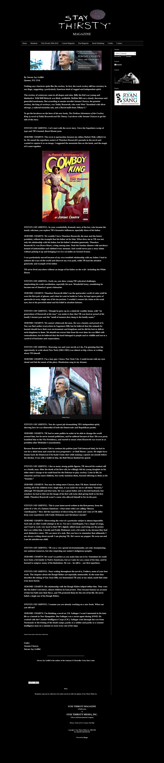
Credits (110, 43)
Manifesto (33, 43)
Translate (128, 56)
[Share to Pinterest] (38, 683)
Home (24, 43)
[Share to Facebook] (36, 683)
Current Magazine (68, 43)
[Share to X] (34, 683)
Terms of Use (79, 723)
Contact (119, 43)
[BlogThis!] (31, 683)
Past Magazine (83, 43)
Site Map (91, 723)
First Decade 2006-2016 (49, 43)
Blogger (86, 737)
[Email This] (29, 683)
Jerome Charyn (31, 646)
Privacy (72, 723)
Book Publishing (98, 43)
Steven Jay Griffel (32, 649)
